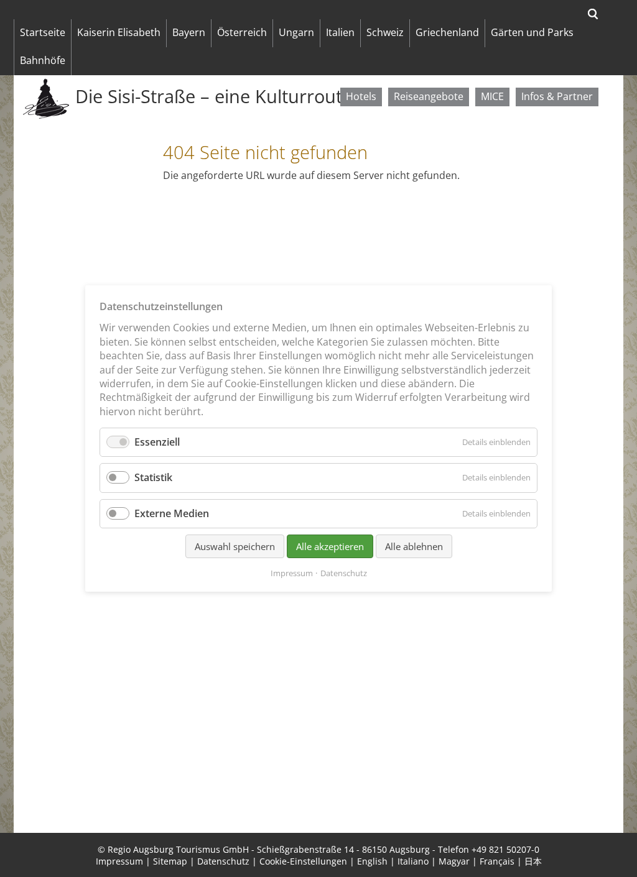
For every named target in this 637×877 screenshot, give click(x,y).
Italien (340, 32)
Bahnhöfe (42, 60)
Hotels (361, 96)
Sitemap (170, 861)
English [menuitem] (372, 861)
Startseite (42, 32)
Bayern (188, 32)
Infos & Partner (557, 96)
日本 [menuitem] (533, 861)
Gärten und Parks (532, 32)
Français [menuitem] (497, 861)
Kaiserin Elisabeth (118, 32)
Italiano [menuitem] (413, 861)
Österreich (242, 32)
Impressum (119, 861)
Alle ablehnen (414, 546)
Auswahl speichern (235, 546)
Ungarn (296, 32)
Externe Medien (171, 513)
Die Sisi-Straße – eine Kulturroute (213, 96)
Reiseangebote (428, 96)
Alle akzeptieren (330, 546)
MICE (492, 96)
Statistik (153, 477)
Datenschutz (223, 861)
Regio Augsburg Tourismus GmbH (178, 849)
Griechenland (447, 32)
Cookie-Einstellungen (303, 861)
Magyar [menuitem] (454, 861)
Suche (593, 14)
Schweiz (385, 32)
